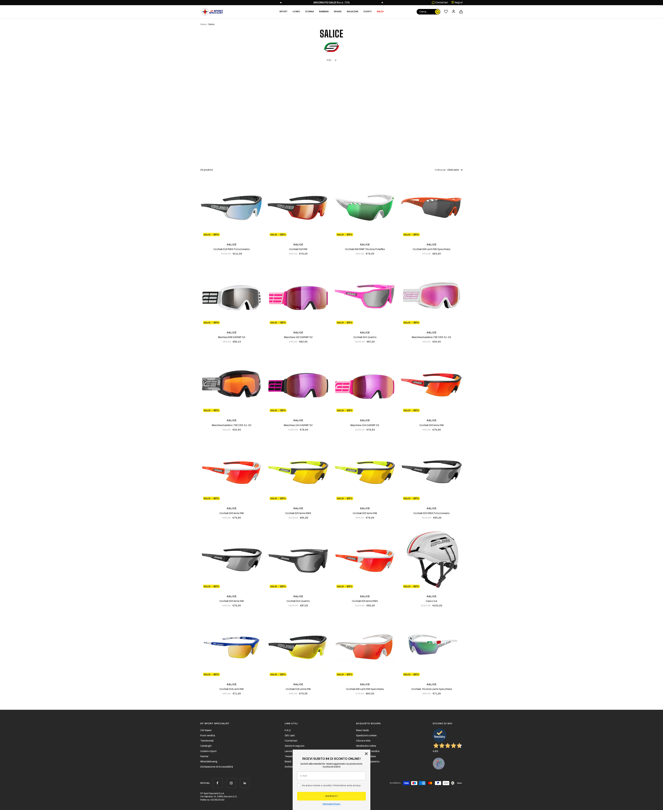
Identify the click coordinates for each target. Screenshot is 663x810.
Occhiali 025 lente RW (431, 425)
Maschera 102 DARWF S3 (298, 337)
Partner (204, 756)
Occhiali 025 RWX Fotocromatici (431, 513)
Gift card (290, 735)
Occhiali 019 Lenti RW (231, 689)
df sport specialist (214, 723)
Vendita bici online (366, 746)
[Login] (453, 11)
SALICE (232, 244)
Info (329, 60)
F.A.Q (288, 730)
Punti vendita (207, 735)
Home (203, 24)
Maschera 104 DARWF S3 (298, 425)
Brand (338, 11)
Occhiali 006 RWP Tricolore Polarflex (365, 249)
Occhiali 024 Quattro (365, 337)
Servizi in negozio (294, 746)
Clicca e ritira (363, 740)
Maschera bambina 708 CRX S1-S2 (431, 337)
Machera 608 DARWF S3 (231, 337)
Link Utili (291, 723)
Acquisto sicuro (368, 723)
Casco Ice (431, 601)
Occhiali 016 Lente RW (298, 689)
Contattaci (441, 2)
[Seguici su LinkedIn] (244, 783)
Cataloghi (206, 746)
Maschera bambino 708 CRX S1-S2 (231, 425)
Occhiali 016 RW (298, 249)
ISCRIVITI (331, 796)
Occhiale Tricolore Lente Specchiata (431, 689)
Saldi (380, 11)
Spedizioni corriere (366, 735)
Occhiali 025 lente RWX (298, 513)
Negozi (458, 2)
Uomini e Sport (208, 751)
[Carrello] (461, 11)
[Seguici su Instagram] (231, 783)
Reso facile (362, 730)
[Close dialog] (366, 753)
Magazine (352, 11)
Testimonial (206, 740)
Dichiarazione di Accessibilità (216, 766)
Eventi (368, 11)
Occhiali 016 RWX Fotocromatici (231, 249)
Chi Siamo (206, 730)
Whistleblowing (208, 761)
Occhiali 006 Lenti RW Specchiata (431, 249)
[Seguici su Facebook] (217, 783)
